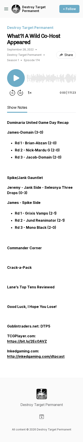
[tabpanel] (41, 242)
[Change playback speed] (29, 93)
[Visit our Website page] (41, 416)
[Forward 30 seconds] (20, 93)
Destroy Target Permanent (34, 9)
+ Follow (69, 9)
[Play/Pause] (16, 78)
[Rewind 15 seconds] (12, 93)
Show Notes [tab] (17, 107)
